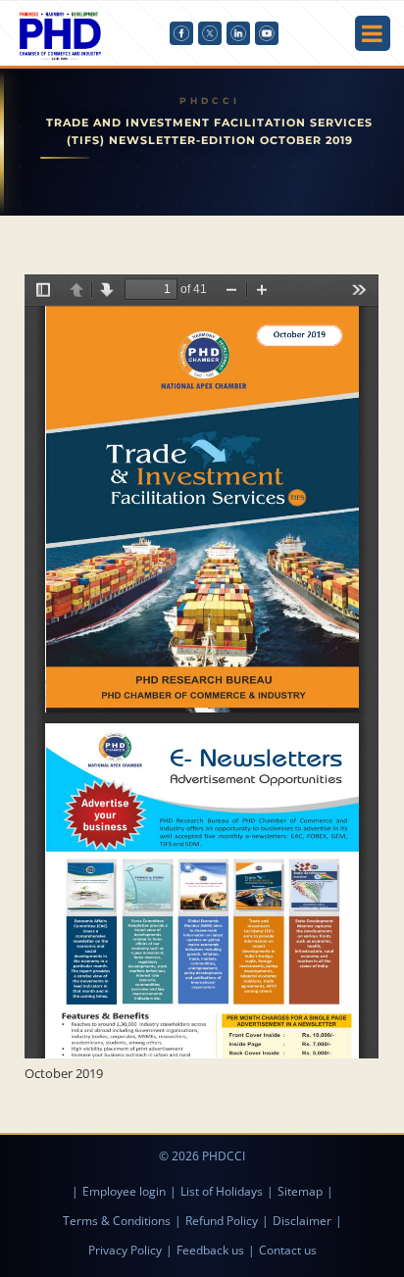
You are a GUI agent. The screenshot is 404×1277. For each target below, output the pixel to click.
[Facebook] (181, 33)
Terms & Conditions (117, 1220)
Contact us (288, 1250)
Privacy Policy (125, 1250)
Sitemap (300, 1191)
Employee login (124, 1191)
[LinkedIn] (238, 33)
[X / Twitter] (210, 33)
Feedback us (210, 1250)
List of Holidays (221, 1191)
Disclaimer (302, 1220)
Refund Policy (221, 1220)
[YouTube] (266, 33)
